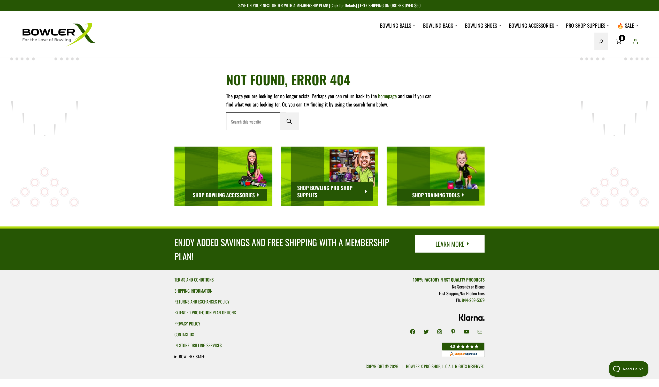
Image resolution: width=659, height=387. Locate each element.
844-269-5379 (473, 300)
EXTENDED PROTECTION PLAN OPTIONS (205, 312)
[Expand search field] (601, 41)
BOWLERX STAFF (191, 356)
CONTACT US (184, 334)
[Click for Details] (342, 5)
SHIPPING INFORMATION (193, 290)
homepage (387, 96)
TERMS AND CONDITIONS (194, 279)
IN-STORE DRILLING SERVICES (198, 345)
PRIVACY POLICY (187, 323)
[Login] (635, 41)
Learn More (449, 243)
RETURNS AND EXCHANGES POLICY (201, 301)
